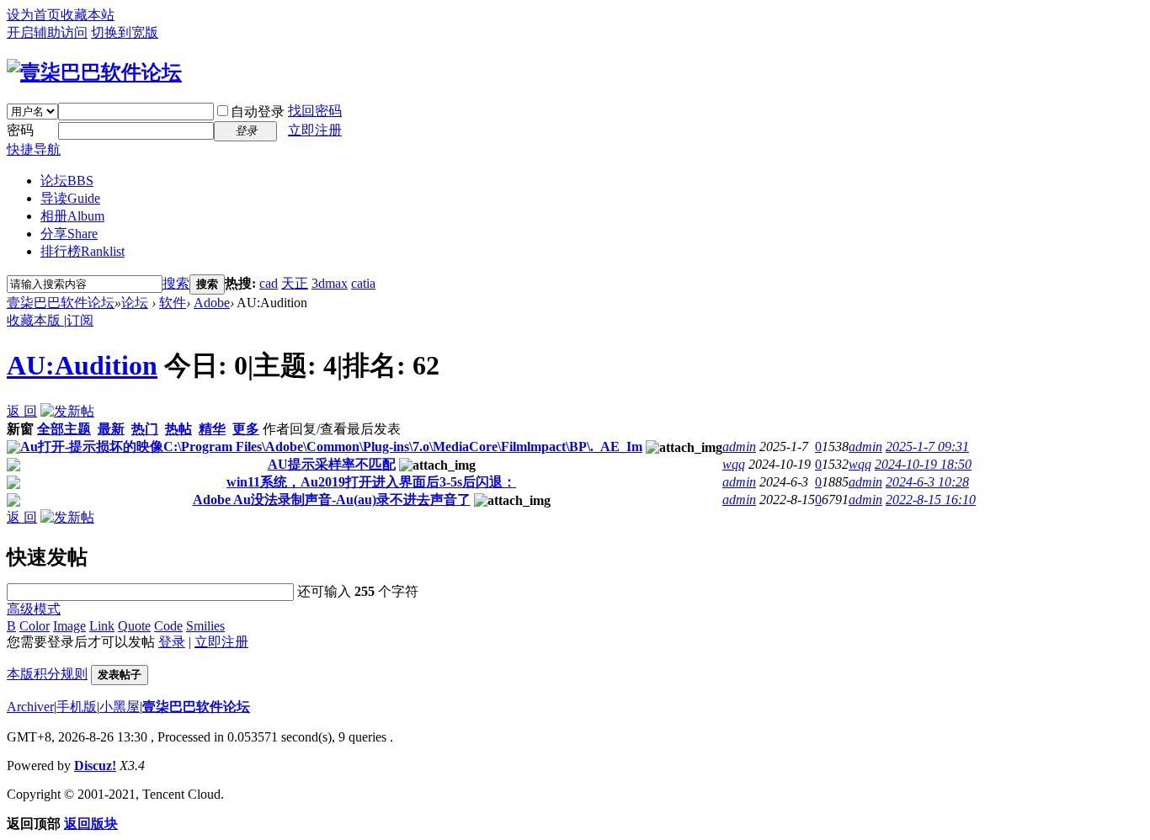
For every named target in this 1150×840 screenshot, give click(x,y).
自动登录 (258, 111)
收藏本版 (35, 320)
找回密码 (315, 111)
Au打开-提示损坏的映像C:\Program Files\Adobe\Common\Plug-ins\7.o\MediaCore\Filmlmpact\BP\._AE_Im (331, 446)
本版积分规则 (47, 674)
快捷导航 (34, 149)
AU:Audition (82, 365)
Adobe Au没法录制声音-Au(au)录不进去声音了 (332, 499)
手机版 (76, 706)
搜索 (175, 283)
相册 (72, 216)
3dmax (329, 283)
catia (363, 283)
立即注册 (315, 130)
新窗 (20, 429)
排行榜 (82, 251)
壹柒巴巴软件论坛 (60, 302)
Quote (134, 626)
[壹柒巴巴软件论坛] (94, 72)
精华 (212, 429)
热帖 (178, 429)
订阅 (80, 320)
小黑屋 (119, 706)
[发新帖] (67, 411)
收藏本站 (87, 15)
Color (34, 626)
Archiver (30, 706)
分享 (69, 233)
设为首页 (34, 15)
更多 (245, 429)
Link (101, 626)
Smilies (205, 626)
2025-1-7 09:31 (927, 446)
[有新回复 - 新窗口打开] (13, 449)
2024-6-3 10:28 (927, 482)
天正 (294, 283)
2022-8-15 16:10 (931, 499)
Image (69, 626)
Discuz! (95, 765)
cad (268, 283)
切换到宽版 (124, 32)
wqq (733, 464)
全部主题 (64, 429)
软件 (172, 302)
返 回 (22, 411)
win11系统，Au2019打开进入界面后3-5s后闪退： (371, 482)
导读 (70, 198)
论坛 (66, 180)
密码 (20, 130)
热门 (144, 429)
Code (168, 626)
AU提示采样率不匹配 (332, 464)
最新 (111, 429)
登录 (171, 642)
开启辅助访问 (47, 32)
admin (739, 446)
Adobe (212, 302)
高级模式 (34, 609)
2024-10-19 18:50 (923, 464)
